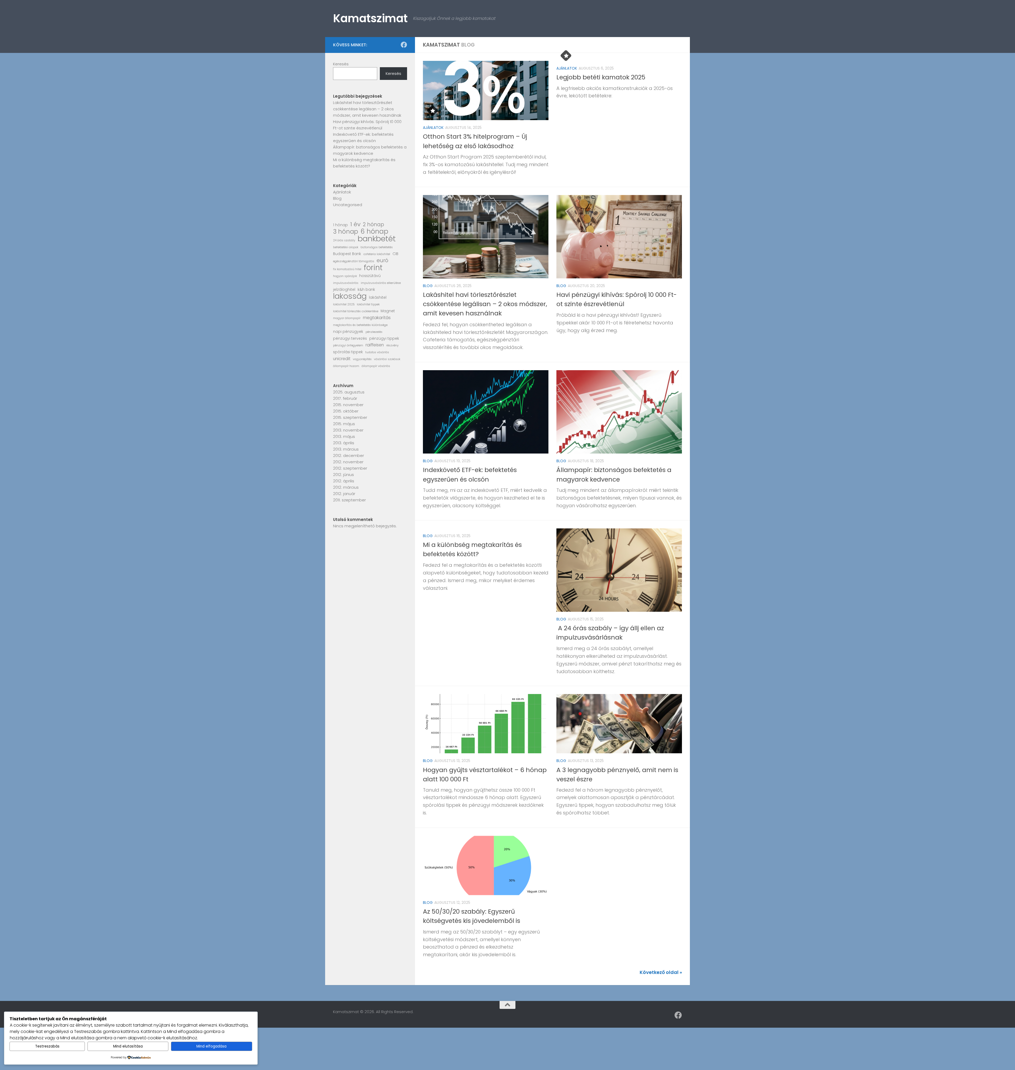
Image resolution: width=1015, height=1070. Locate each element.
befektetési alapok (345, 247)
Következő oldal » (661, 972)
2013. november (348, 430)
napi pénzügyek (348, 331)
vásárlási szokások (387, 359)
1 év (355, 224)
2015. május (344, 424)
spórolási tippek (348, 352)
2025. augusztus (349, 392)
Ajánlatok (433, 127)
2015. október (345, 411)
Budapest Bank (347, 253)
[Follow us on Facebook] (404, 45)
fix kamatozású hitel (347, 269)
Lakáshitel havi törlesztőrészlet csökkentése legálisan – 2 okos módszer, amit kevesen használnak (485, 304)
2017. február (345, 398)
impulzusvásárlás (345, 283)
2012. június (343, 474)
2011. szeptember (349, 500)
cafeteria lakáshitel (376, 254)
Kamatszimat (370, 18)
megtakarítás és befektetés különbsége (360, 325)
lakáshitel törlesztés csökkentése (355, 311)
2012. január (344, 493)
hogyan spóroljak (345, 276)
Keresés (341, 64)
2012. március (346, 487)
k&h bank (366, 289)
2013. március (346, 449)
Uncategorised (347, 204)
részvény (392, 345)
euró (382, 260)
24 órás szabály (344, 240)
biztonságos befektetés (377, 247)
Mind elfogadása (211, 1046)
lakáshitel (377, 297)
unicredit (341, 359)
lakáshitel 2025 (343, 304)
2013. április (343, 443)
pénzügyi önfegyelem (348, 345)
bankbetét (377, 238)
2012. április (343, 481)
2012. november (348, 462)
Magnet (388, 311)
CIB (395, 253)
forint (373, 268)
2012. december (348, 455)
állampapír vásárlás (376, 366)
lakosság (350, 296)
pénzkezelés (374, 332)
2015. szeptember (350, 417)
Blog (428, 285)
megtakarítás (377, 318)
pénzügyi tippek (384, 338)
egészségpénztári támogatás (353, 261)
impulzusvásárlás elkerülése (381, 283)
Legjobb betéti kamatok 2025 (600, 77)
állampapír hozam (346, 366)
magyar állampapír (347, 318)
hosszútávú (370, 275)
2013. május (344, 436)
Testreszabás (47, 1046)
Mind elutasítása (128, 1046)
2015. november (348, 404)
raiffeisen (375, 345)
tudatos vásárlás (377, 352)
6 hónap (374, 231)
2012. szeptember (350, 468)
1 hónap (340, 225)
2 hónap (373, 224)
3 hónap (345, 231)
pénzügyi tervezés (350, 338)
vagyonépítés (362, 359)
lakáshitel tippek (368, 304)
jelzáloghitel (344, 289)
